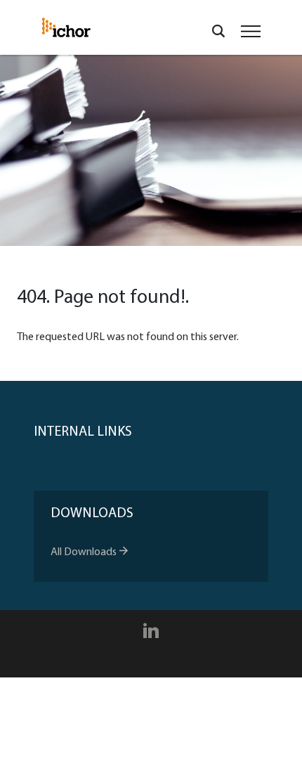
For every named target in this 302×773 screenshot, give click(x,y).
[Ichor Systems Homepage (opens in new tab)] (66, 27)
